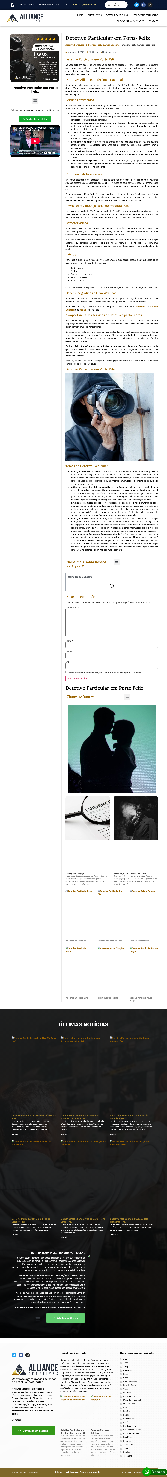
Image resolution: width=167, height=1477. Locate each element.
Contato (153, 21)
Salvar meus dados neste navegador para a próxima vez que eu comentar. (104, 672)
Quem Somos (95, 15)
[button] (35, 101)
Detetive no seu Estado (145, 15)
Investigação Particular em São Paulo (130, 873)
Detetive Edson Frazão (139, 941)
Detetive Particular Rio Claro (110, 941)
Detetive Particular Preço (76, 941)
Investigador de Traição (108, 998)
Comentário (72, 608)
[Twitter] (136, 4)
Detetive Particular (117, 15)
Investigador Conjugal (75, 873)
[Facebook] (143, 4)
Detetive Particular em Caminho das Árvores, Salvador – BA (80, 1117)
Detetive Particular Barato (76, 998)
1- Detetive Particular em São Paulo (103, 44)
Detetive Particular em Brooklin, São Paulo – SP (73, 1431)
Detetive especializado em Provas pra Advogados (78, 1472)
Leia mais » (15, 1134)
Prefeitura (141, 306)
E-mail (69, 651)
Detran (83, 310)
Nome (69, 641)
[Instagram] (150, 4)
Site (67, 662)
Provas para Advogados (130, 21)
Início (80, 15)
